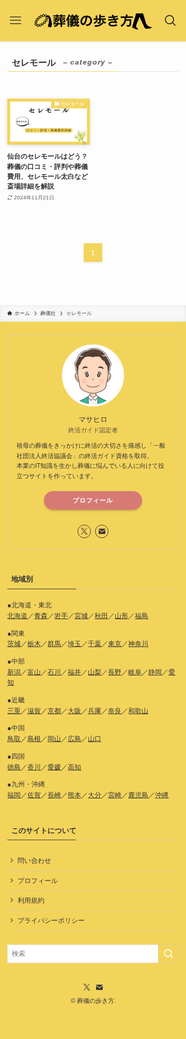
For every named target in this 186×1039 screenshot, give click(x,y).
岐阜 (135, 672)
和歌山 (138, 711)
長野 (114, 672)
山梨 (94, 672)
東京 (114, 644)
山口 (94, 739)
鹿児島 (138, 795)
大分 (94, 795)
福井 (74, 672)
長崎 (54, 795)
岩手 (61, 616)
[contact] (102, 531)
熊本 (74, 795)
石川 (54, 672)
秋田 (101, 616)
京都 (54, 711)
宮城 (81, 616)
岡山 (54, 739)
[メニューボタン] (15, 20)
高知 (74, 767)
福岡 (14, 795)
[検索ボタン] (171, 20)
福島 (141, 616)
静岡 (155, 672)
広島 (74, 739)
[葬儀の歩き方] (92, 20)
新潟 (14, 672)
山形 (121, 616)
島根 (34, 739)
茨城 (14, 644)
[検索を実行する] (168, 953)
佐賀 (34, 795)
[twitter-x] (84, 531)
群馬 (54, 644)
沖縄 (161, 795)
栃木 (34, 644)
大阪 (74, 711)
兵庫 (94, 711)
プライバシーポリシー (51, 920)
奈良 (114, 711)
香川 (34, 767)
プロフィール (93, 500)
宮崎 (114, 795)
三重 (14, 711)
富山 (34, 672)
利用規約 (31, 900)
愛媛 (54, 767)
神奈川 (138, 644)
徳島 (14, 767)
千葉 (94, 644)
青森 (41, 616)
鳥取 (14, 739)
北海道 (17, 616)
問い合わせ (34, 860)
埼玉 (74, 644)
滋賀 (34, 711)
